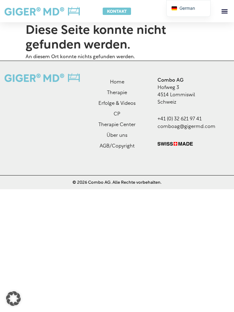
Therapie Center (117, 125)
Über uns (117, 135)
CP (117, 114)
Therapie (117, 93)
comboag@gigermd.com (186, 127)
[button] (224, 11)
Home (117, 82)
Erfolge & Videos (117, 103)
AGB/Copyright (117, 146)
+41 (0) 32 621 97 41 (180, 119)
